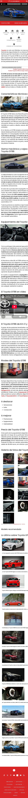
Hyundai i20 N (11, 396)
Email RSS (21, 775)
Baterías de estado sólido (14, 4)
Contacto (15, 795)
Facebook (4, 775)
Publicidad (23, 792)
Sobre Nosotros (9, 781)
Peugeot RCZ (5, 390)
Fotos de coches (7, 787)
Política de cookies (7, 792)
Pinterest (11, 775)
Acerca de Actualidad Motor (10, 790)
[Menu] (1, 1)
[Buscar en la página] (26, 2)
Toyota (3, 50)
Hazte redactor (19, 784)
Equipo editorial (19, 781)
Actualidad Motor (16, 524)
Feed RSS (24, 775)
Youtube (14, 775)
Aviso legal (21, 790)
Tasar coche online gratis (19, 787)
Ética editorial (10, 784)
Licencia (16, 792)
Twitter (7, 775)
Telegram (17, 775)
